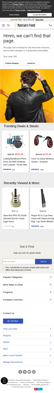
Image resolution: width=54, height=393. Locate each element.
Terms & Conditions (27, 382)
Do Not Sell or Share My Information (18, 380)
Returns (6, 342)
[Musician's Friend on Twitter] (24, 372)
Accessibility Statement (39, 385)
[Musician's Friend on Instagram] (34, 372)
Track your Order (10, 329)
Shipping (7, 335)
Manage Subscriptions (13, 362)
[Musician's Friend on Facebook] (20, 372)
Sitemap (26, 385)
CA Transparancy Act (13, 385)
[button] (50, 25)
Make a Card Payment (12, 355)
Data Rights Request (40, 380)
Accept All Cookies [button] (39, 15)
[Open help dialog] (4, 380)
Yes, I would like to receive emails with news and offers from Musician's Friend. (27, 268)
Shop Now (39, 20)
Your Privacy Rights (43, 382)
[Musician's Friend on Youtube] (29, 372)
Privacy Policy (18, 4)
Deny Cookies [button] (14, 15)
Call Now (14, 321)
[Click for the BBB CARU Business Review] (38, 389)
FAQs (5, 349)
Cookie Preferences (34, 10)
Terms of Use (20, 10)
